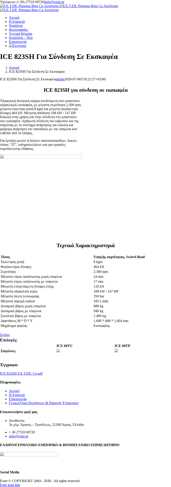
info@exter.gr (54, 2)
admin (60, 79)
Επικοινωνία (17, 399)
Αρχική (14, 391)
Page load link (10, 485)
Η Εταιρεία (17, 395)
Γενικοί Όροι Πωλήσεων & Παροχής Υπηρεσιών (44, 403)
